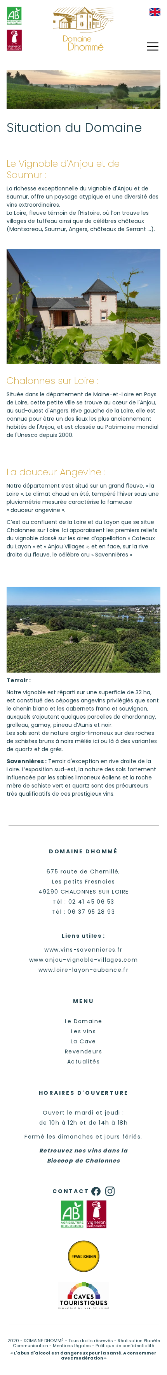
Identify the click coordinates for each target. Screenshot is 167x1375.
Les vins (83, 1031)
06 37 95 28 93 (91, 912)
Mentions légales (72, 1345)
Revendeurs (83, 1051)
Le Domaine (84, 1021)
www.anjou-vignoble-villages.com (83, 960)
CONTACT (70, 1191)
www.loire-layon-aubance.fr (83, 970)
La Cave (83, 1041)
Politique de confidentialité (125, 1345)
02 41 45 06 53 (91, 902)
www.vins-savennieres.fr (83, 950)
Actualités (83, 1061)
